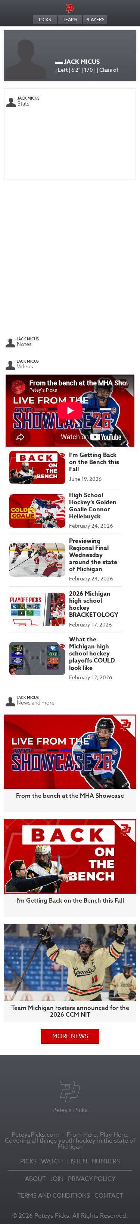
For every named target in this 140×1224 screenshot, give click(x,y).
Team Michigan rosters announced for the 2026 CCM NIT (70, 1011)
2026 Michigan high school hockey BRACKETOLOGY (93, 604)
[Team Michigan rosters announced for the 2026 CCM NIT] (70, 961)
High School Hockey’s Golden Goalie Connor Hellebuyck (92, 506)
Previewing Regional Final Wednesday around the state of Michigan (93, 555)
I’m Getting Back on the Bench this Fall (94, 462)
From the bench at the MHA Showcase (70, 795)
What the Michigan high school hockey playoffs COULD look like (92, 654)
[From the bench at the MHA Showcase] (70, 751)
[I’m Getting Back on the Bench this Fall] (70, 855)
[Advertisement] (70, 256)
